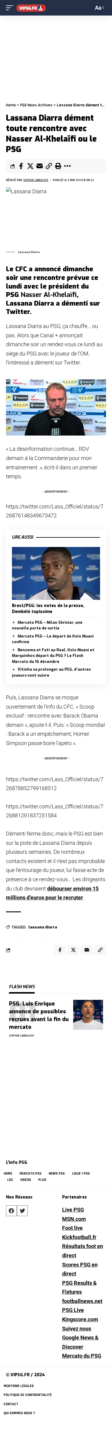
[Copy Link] (49, 166)
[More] (67, 166)
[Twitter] (22, 1210)
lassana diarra (42, 927)
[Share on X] (30, 166)
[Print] (58, 166)
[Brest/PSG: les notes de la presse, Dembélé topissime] (56, 573)
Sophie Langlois (35, 180)
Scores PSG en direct (80, 1269)
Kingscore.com (80, 1319)
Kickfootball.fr (79, 1237)
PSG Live (73, 1310)
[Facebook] (11, 1210)
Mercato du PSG (81, 1356)
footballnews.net (82, 1301)
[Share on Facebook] (21, 166)
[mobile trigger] (11, 8)
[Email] (39, 166)
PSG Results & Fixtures (79, 1287)
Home (11, 105)
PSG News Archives (36, 105)
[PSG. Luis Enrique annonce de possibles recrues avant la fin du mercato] (88, 1015)
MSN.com (74, 1219)
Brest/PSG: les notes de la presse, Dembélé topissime (48, 608)
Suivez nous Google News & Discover (80, 1337)
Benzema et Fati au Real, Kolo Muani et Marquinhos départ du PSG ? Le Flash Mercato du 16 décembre (53, 655)
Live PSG (73, 1210)
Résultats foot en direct (82, 1251)
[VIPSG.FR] (31, 8)
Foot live (72, 1228)
